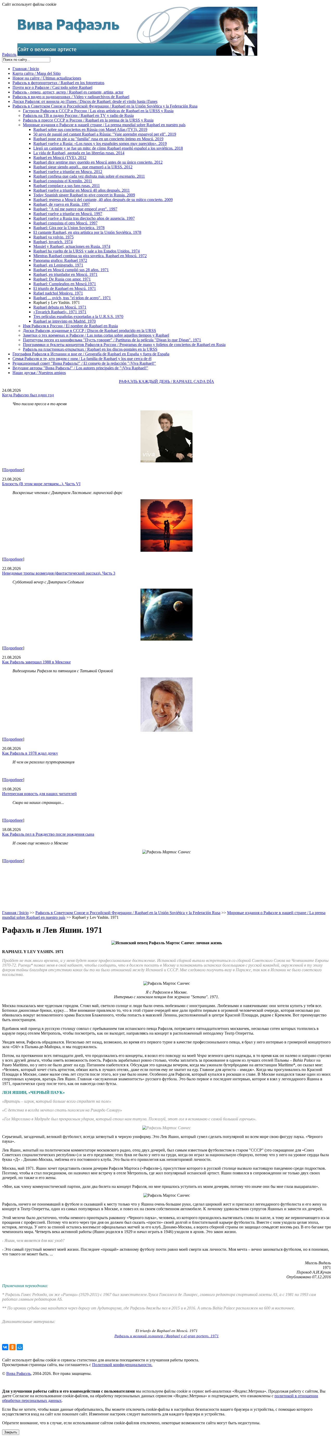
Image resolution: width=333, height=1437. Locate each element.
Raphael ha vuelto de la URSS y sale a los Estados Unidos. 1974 (86, 251)
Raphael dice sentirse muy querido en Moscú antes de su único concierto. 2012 (98, 162)
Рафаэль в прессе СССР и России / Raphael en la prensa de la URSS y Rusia (88, 120)
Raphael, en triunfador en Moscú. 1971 (65, 274)
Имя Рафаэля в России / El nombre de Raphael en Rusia (70, 326)
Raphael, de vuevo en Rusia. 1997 (61, 204)
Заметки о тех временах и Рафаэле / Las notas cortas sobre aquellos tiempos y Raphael (96, 335)
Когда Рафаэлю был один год (28, 395)
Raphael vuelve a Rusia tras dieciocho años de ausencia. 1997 (84, 218)
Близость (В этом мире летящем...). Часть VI (41, 484)
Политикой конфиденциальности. (122, 1364)
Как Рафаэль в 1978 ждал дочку (30, 753)
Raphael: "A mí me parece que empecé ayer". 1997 (75, 209)
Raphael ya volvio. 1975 (53, 237)
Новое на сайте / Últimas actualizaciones (46, 78)
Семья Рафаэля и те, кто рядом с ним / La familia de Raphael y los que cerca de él (81, 358)
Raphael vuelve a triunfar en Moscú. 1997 (67, 213)
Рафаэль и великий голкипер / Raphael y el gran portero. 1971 (166, 1336)
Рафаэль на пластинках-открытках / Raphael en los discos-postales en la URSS (90, 349)
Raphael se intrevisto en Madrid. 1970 (64, 321)
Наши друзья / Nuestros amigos (39, 372)
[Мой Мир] (20, 1347)
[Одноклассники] (12, 1347)
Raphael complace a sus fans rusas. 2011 (66, 185)
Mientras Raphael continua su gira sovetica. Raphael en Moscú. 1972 (90, 256)
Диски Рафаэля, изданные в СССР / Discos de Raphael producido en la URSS (89, 330)
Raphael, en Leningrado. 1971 (58, 265)
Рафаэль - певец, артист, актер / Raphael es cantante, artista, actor (67, 92)
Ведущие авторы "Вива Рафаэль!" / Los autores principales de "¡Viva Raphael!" (80, 368)
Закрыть (10, 1432)
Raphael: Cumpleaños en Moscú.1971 (64, 284)
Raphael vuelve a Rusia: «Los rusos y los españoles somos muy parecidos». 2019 (100, 143)
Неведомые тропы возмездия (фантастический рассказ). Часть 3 (58, 573)
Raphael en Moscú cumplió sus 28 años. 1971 (71, 270)
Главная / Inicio (25, 68)
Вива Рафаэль (18, 1373)
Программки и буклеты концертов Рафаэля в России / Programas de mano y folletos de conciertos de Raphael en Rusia (124, 344)
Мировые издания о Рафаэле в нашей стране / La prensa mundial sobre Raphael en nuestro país (104, 125)
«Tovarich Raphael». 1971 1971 (59, 312)
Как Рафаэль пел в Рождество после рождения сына (48, 834)
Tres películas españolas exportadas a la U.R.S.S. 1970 (78, 316)
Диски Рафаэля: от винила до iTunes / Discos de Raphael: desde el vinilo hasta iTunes (84, 101)
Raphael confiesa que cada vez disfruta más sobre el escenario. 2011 (89, 176)
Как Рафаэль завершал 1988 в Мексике (36, 662)
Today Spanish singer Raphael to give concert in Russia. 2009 (84, 195)
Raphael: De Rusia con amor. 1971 (62, 279)
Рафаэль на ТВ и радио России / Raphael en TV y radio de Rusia (78, 115)
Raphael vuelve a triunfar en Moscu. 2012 (67, 171)
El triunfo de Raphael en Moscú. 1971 (64, 288)
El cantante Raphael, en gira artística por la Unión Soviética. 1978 (87, 232)
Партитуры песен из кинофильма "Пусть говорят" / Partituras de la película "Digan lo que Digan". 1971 (112, 340)
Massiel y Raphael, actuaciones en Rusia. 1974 (71, 246)
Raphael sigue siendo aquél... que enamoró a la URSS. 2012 (82, 167)
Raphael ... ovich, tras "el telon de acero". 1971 (72, 298)
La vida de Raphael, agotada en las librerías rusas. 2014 (78, 153)
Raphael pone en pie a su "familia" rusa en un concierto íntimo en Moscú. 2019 (98, 139)
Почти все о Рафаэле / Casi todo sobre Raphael (52, 87)
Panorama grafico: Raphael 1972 (60, 260)
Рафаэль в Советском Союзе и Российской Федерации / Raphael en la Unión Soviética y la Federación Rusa (104, 106)
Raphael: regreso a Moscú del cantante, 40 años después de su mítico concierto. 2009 (103, 199)
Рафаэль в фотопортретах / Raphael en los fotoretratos (58, 83)
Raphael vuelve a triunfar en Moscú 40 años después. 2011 (81, 190)
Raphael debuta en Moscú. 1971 (59, 307)
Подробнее (13, 470)
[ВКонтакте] (5, 1347)
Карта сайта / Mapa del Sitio (36, 73)
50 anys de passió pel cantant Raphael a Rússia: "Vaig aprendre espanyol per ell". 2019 (104, 134)
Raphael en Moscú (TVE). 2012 (59, 157)
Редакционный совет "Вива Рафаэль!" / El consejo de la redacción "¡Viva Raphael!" (84, 363)
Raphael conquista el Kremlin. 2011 (62, 181)
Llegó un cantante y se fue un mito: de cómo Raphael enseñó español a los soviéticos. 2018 (108, 148)
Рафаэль (9, 54)
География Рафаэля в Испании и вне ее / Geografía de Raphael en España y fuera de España (90, 354)
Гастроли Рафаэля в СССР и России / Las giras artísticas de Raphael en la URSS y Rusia (98, 111)
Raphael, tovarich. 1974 (53, 242)
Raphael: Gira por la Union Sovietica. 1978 (69, 227)
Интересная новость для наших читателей (39, 793)
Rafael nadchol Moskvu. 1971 (58, 293)
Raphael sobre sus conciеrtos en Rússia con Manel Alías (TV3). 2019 (90, 129)
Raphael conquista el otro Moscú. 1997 (65, 223)
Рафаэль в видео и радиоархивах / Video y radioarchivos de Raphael (70, 97)
